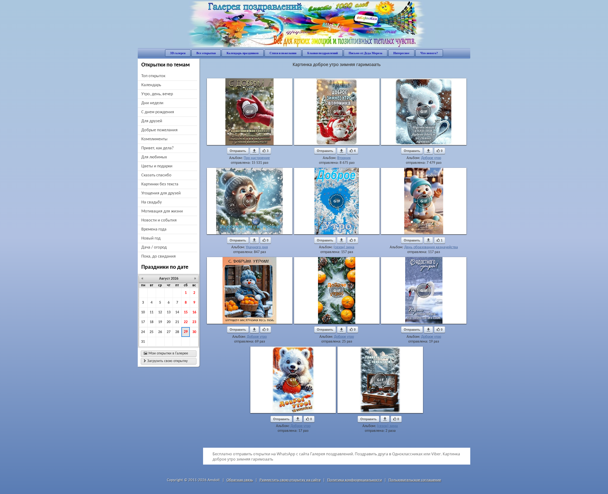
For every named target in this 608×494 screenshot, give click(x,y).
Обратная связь (240, 480)
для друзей (151, 121)
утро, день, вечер (157, 94)
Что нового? (429, 53)
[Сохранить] (254, 151)
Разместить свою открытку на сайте (290, 480)
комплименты (154, 139)
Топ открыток (153, 76)
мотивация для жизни (162, 211)
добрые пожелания (159, 130)
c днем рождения (157, 112)
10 (143, 312)
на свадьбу (151, 202)
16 (194, 312)
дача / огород (154, 247)
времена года (153, 229)
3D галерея (177, 53)
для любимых (154, 157)
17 (143, 322)
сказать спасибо (156, 175)
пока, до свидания (158, 256)
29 (186, 332)
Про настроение (257, 158)
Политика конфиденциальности (354, 480)
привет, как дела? (157, 148)
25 (151, 332)
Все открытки (206, 53)
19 (160, 322)
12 (160, 312)
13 (169, 312)
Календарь (151, 85)
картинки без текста (159, 184)
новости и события (159, 220)
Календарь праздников (243, 53)
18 (151, 322)
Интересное (401, 53)
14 (177, 312)
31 (143, 342)
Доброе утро (431, 158)
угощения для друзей (161, 193)
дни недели (152, 103)
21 (177, 322)
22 (186, 322)
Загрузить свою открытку (166, 361)
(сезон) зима (343, 247)
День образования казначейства (431, 247)
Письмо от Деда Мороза (365, 53)
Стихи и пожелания (283, 53)
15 (186, 312)
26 (160, 332)
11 (151, 312)
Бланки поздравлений (322, 53)
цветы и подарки (156, 166)
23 (194, 322)
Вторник (344, 158)
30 (194, 332)
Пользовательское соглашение (415, 480)
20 (169, 322)
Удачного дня (257, 247)
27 (169, 332)
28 (177, 332)
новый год (151, 238)
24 (143, 332)
